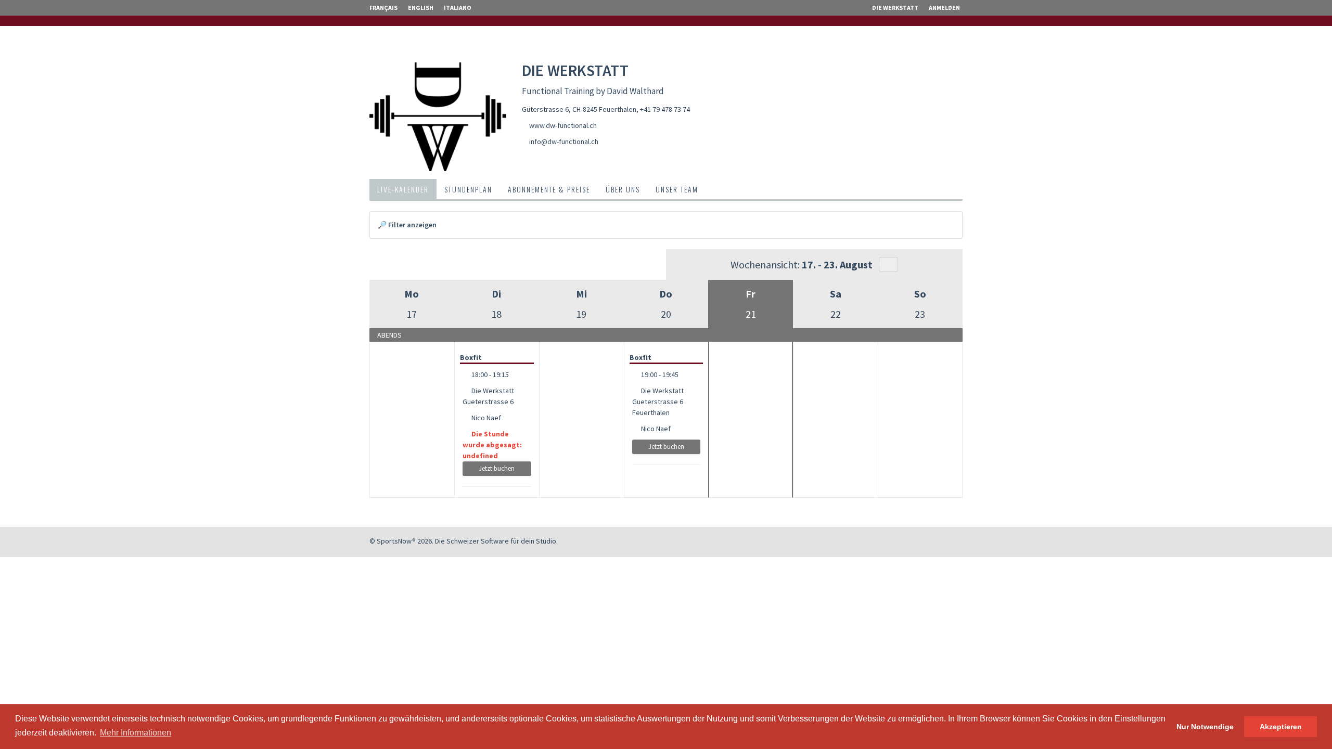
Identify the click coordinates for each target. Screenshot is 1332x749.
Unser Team (677, 189)
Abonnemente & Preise (549, 189)
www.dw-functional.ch (563, 125)
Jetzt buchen (497, 468)
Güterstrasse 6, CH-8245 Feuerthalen (579, 109)
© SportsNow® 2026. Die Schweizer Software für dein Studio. (463, 541)
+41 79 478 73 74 (665, 109)
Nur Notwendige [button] (1205, 726)
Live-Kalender (403, 189)
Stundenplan (468, 189)
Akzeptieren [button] (1281, 726)
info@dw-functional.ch (563, 141)
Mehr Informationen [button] (135, 732)
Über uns (623, 189)
